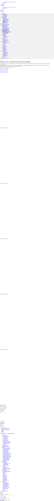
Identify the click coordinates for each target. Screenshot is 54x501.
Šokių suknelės (4, 44)
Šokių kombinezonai (5, 46)
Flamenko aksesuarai (5, 52)
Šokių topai (4, 43)
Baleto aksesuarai (5, 51)
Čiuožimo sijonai (4, 17)
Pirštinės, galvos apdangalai (6, 442)
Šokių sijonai (4, 475)
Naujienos (2, 432)
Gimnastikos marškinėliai (6, 449)
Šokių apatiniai (4, 48)
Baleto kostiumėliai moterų (6, 42)
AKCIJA (2, 490)
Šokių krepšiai (4, 55)
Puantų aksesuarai (5, 54)
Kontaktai (2, 5)
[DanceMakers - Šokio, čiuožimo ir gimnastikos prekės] (2, 11)
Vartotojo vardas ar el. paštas (4, 494)
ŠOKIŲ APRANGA (3, 41)
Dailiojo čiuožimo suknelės (6, 441)
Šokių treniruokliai (5, 56)
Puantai (4, 465)
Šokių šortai (4, 47)
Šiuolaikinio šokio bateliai (6, 468)
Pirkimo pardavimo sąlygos (5, 428)
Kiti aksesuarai (4, 57)
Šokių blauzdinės (5, 478)
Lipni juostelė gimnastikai (6, 455)
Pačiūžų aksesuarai (5, 445)
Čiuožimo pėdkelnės (5, 438)
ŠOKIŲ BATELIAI (3, 34)
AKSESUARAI (3, 50)
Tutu (3, 474)
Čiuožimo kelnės (4, 15)
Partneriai (2, 4)
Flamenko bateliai (5, 36)
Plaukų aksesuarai (5, 485)
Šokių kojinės (4, 49)
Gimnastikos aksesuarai (5, 33)
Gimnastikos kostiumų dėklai (6, 32)
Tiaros (4, 489)
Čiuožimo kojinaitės (5, 437)
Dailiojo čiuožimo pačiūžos (6, 20)
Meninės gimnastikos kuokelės (6, 30)
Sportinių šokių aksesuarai (6, 486)
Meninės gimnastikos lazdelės (6, 28)
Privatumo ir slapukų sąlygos (5, 429)
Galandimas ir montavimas (4, 58)
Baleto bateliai (5, 461)
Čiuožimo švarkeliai (5, 440)
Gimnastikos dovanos (6, 460)
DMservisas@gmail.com (3, 408)
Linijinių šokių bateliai (5, 37)
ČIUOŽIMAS (3, 13)
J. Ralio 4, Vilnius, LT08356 (3, 407)
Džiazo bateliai (4, 35)
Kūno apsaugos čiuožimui (5, 19)
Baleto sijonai (4, 45)
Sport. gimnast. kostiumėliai (6, 24)
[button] (1, 24)
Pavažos (4, 21)
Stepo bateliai (4, 39)
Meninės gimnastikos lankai (6, 29)
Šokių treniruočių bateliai (5, 40)
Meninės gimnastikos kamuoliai (7, 456)
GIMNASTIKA (3, 23)
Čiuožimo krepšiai (5, 16)
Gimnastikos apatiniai (5, 26)
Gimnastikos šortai (5, 27)
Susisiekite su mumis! (11, 67)
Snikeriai (4, 38)
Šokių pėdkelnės (5, 479)
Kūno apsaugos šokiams (5, 53)
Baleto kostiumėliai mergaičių (7, 471)
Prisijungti (5, 497)
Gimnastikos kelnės (5, 25)
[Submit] (1, 9)
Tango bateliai (5, 469)
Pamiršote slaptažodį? (3, 498)
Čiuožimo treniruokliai (5, 22)
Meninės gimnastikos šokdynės (6, 31)
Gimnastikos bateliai (5, 450)
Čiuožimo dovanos (5, 14)
